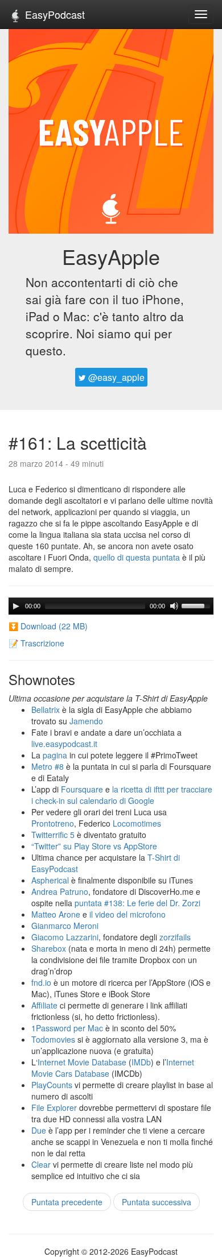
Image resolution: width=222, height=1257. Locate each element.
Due (38, 1130)
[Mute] (174, 606)
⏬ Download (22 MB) (48, 626)
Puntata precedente (66, 1202)
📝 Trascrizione (36, 643)
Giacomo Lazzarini (64, 937)
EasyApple (111, 256)
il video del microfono (127, 914)
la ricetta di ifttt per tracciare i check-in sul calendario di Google (121, 794)
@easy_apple (115, 377)
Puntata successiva (156, 1202)
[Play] (15, 606)
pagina (55, 755)
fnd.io (41, 982)
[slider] (197, 605)
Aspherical (50, 880)
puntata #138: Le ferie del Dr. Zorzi (137, 902)
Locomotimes (137, 823)
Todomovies (53, 1039)
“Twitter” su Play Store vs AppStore (94, 846)
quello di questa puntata (136, 557)
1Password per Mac (67, 1028)
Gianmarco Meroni (64, 925)
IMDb (141, 1062)
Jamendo (86, 721)
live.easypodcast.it (64, 743)
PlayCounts (51, 1084)
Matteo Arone (55, 914)
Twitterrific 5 (53, 834)
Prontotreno (52, 823)
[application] (111, 606)
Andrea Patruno (59, 891)
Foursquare (82, 789)
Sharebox (48, 948)
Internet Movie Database (82, 1062)
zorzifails (175, 937)
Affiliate (44, 1005)
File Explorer (54, 1107)
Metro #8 (47, 766)
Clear (41, 1164)
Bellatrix (45, 709)
